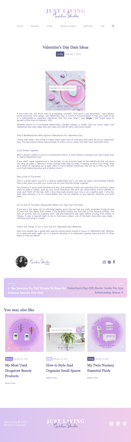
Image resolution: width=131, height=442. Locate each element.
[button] (113, 26)
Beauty (9, 359)
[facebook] (124, 423)
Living (60, 54)
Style (49, 359)
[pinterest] (118, 423)
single (89, 118)
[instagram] (111, 423)
